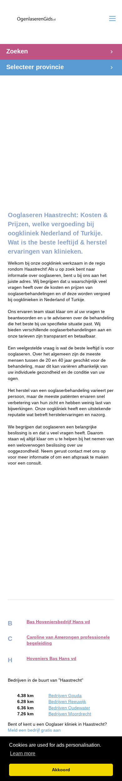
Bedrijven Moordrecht (69, 714)
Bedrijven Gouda (65, 695)
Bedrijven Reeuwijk (67, 701)
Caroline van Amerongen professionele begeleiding (68, 640)
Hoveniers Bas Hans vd (51, 658)
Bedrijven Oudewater (69, 708)
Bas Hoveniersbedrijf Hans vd (58, 621)
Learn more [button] (22, 753)
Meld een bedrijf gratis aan (34, 730)
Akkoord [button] (61, 769)
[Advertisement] (61, 136)
